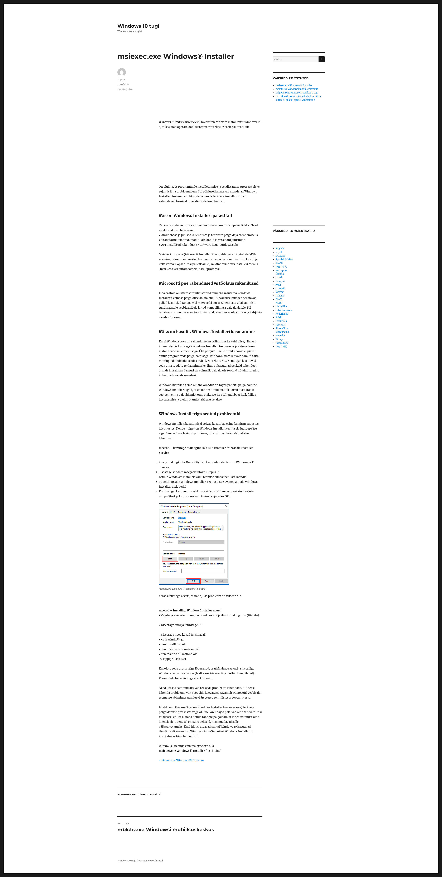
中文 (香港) (281, 266)
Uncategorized (125, 89)
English (280, 248)
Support (122, 79)
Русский (280, 324)
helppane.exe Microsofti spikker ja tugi (297, 92)
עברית (278, 284)
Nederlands (282, 313)
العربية (279, 252)
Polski (279, 317)
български (281, 270)
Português (281, 321)
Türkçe (279, 339)
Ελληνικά (280, 255)
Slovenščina (282, 332)
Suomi (279, 263)
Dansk (279, 277)
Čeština (280, 273)
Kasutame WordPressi (151, 860)
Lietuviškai (281, 306)
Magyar (280, 292)
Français (280, 281)
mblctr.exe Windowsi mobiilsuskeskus (297, 89)
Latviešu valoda (284, 310)
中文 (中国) (281, 346)
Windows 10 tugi (138, 26)
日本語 (279, 299)
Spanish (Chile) (284, 259)
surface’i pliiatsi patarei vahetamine (295, 99)
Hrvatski (280, 288)
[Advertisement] (211, 94)
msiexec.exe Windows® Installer (181, 760)
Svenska (280, 335)
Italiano (280, 295)
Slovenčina (282, 328)
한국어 (279, 302)
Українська (282, 342)
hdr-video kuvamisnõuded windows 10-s (298, 96)
